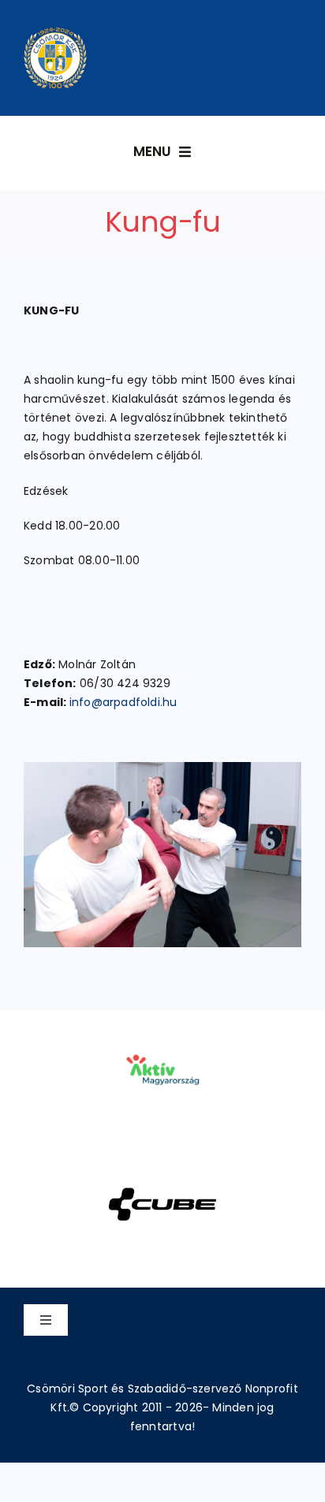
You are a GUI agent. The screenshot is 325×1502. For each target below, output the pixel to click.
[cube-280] (162, 1167)
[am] (162, 1032)
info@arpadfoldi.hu (123, 702)
